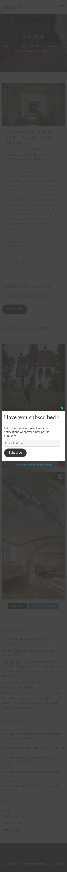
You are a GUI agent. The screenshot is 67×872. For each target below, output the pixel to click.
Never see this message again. (33, 465)
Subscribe (15, 452)
